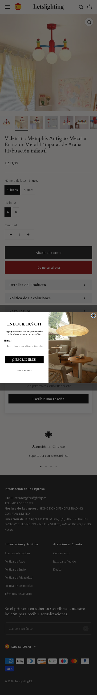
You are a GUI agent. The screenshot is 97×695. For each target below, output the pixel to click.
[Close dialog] (93, 315)
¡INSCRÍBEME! (24, 360)
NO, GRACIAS (24, 370)
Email (8, 340)
